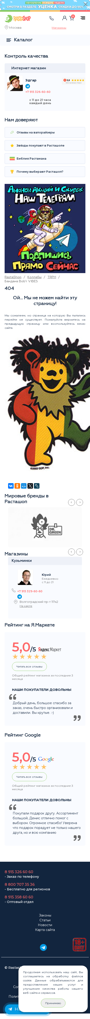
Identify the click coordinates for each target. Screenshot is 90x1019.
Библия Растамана (31, 158)
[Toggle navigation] (41, 23)
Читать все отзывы (29, 666)
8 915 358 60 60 (19, 897)
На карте (26, 606)
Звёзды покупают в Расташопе (40, 145)
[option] (47, 527)
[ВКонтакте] (11, 486)
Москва (15, 28)
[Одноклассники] (17, 486)
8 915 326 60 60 (19, 872)
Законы (45, 915)
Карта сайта (45, 930)
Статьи (45, 920)
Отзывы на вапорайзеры (35, 132)
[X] (30, 486)
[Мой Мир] (24, 486)
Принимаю (53, 1003)
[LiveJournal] (36, 486)
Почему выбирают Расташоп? (39, 171)
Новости (45, 925)
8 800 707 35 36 (20, 884)
